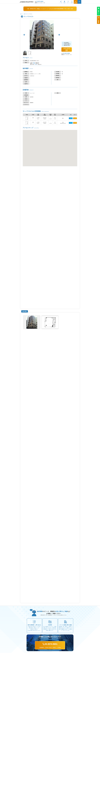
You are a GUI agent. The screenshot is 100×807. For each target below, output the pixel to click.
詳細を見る (70, 118)
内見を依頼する (66, 42)
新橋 (34, 62)
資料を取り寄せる (67, 45)
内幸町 (36, 64)
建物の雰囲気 (24, 311)
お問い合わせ (66, 48)
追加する (75, 118)
